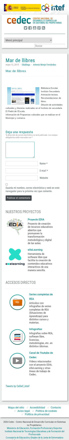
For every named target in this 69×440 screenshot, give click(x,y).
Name (43, 163)
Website (44, 177)
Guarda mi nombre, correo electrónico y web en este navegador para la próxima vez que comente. (33, 189)
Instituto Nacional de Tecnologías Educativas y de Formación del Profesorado (34, 433)
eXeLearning (35, 249)
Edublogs (26, 64)
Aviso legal (23, 410)
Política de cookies (46, 410)
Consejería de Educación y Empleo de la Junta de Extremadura (34, 437)
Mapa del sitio (16, 407)
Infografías (36, 329)
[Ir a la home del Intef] (53, 7)
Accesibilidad (37, 407)
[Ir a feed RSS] (43, 28)
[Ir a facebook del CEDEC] (30, 28)
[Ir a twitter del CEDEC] (25, 28)
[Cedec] (34, 20)
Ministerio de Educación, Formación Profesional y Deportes (34, 428)
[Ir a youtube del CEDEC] (34, 28)
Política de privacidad (37, 414)
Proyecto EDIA (36, 219)
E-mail (43, 170)
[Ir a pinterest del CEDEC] (39, 28)
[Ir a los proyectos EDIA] (15, 225)
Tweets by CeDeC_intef (17, 386)
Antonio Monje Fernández (44, 64)
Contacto (56, 407)
